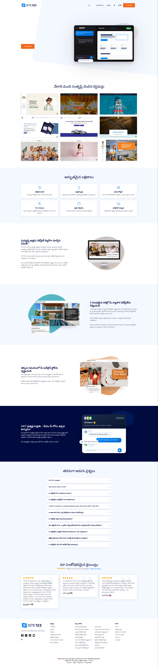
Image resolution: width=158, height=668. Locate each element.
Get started (129, 5)
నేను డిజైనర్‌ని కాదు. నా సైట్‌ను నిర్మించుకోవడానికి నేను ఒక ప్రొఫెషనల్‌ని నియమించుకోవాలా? (75, 525)
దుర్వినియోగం (80, 662)
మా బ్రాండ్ (117, 640)
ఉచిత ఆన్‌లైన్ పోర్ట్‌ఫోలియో (82, 645)
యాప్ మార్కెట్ (56, 640)
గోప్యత (74, 662)
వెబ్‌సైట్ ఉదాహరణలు (55, 634)
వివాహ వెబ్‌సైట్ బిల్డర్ (80, 642)
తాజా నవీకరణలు (54, 642)
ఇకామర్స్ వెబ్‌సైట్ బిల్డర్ (81, 627)
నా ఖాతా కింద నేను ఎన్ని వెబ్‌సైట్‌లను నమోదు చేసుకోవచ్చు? (66, 512)
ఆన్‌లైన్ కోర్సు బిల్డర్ (99, 637)
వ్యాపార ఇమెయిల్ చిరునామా (102, 629)
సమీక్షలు (52, 632)
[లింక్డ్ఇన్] (30, 635)
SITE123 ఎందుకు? (54, 480)
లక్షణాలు (52, 629)
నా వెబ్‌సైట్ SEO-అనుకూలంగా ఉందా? (60, 493)
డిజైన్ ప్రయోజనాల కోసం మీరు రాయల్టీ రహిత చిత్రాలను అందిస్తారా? (68, 538)
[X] (26, 635)
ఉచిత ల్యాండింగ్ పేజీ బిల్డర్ (81, 629)
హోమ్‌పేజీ (52, 627)
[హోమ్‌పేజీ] (89, 5)
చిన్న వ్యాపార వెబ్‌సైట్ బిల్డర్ (82, 648)
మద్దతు (109, 5)
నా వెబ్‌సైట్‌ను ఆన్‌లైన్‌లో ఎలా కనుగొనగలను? (62, 499)
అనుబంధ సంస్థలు (119, 634)
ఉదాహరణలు (100, 5)
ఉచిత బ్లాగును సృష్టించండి (101, 632)
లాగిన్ (119, 5)
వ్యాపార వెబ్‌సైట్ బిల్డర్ (80, 632)
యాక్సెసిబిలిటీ (88, 662)
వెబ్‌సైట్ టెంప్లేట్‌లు (54, 637)
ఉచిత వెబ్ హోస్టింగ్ (99, 648)
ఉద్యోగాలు (120, 632)
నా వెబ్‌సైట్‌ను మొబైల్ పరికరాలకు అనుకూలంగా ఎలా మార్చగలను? (68, 532)
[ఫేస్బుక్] (22, 635)
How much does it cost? (57, 487)
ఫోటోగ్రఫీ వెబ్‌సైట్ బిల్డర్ (80, 634)
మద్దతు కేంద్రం (118, 629)
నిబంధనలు (69, 662)
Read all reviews (95, 568)
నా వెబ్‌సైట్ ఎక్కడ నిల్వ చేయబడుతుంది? (61, 519)
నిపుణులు (117, 637)
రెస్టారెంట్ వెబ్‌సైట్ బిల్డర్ (100, 640)
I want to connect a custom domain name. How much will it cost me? (74, 506)
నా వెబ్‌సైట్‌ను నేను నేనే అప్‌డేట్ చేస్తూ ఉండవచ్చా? (63, 544)
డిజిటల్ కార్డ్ (98, 627)
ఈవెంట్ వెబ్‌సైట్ (79, 637)
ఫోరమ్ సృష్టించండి (99, 634)
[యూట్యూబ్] (34, 635)
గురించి (117, 627)
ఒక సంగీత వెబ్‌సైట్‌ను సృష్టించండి (83, 640)
